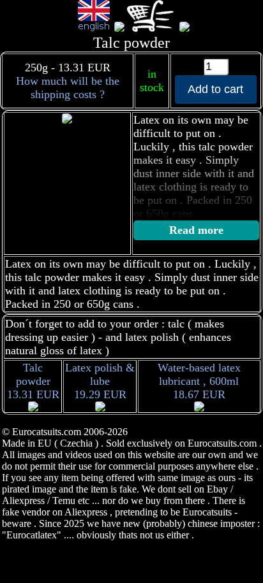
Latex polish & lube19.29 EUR (100, 381)
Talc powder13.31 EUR (33, 381)
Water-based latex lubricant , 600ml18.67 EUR (199, 381)
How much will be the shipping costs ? (67, 88)
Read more (196, 230)
